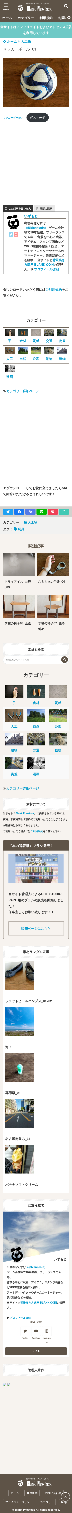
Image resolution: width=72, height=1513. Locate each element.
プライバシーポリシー (18, 1502)
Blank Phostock (25, 813)
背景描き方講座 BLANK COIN (44, 262)
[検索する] (64, 659)
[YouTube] (16, 235)
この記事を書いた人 (19, 208)
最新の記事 (46, 208)
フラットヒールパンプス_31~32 (28, 1000)
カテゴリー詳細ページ (22, 390)
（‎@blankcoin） (36, 227)
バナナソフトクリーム (21, 1184)
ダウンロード (37, 117)
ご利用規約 (54, 289)
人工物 (26, 41)
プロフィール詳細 (46, 269)
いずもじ (31, 215)
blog (64, 1502)
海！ (8, 1046)
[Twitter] (11, 235)
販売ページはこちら (36, 928)
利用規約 (46, 17)
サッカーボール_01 (14, 117)
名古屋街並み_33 (17, 1138)
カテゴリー (26, 17)
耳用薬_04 (12, 1092)
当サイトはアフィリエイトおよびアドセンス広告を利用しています (36, 29)
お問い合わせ (53, 1493)
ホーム (7, 17)
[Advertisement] (36, 161)
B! (30, 511)
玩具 (21, 529)
